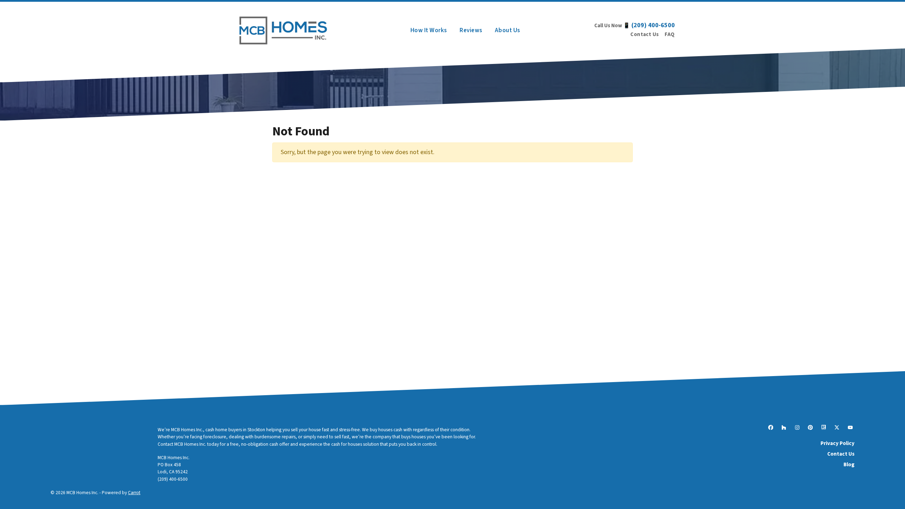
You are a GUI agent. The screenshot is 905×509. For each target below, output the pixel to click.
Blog (848, 464)
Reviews (471, 30)
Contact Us (644, 34)
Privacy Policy (837, 443)
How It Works (428, 30)
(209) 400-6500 (653, 25)
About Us (507, 30)
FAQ (670, 34)
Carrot (134, 492)
